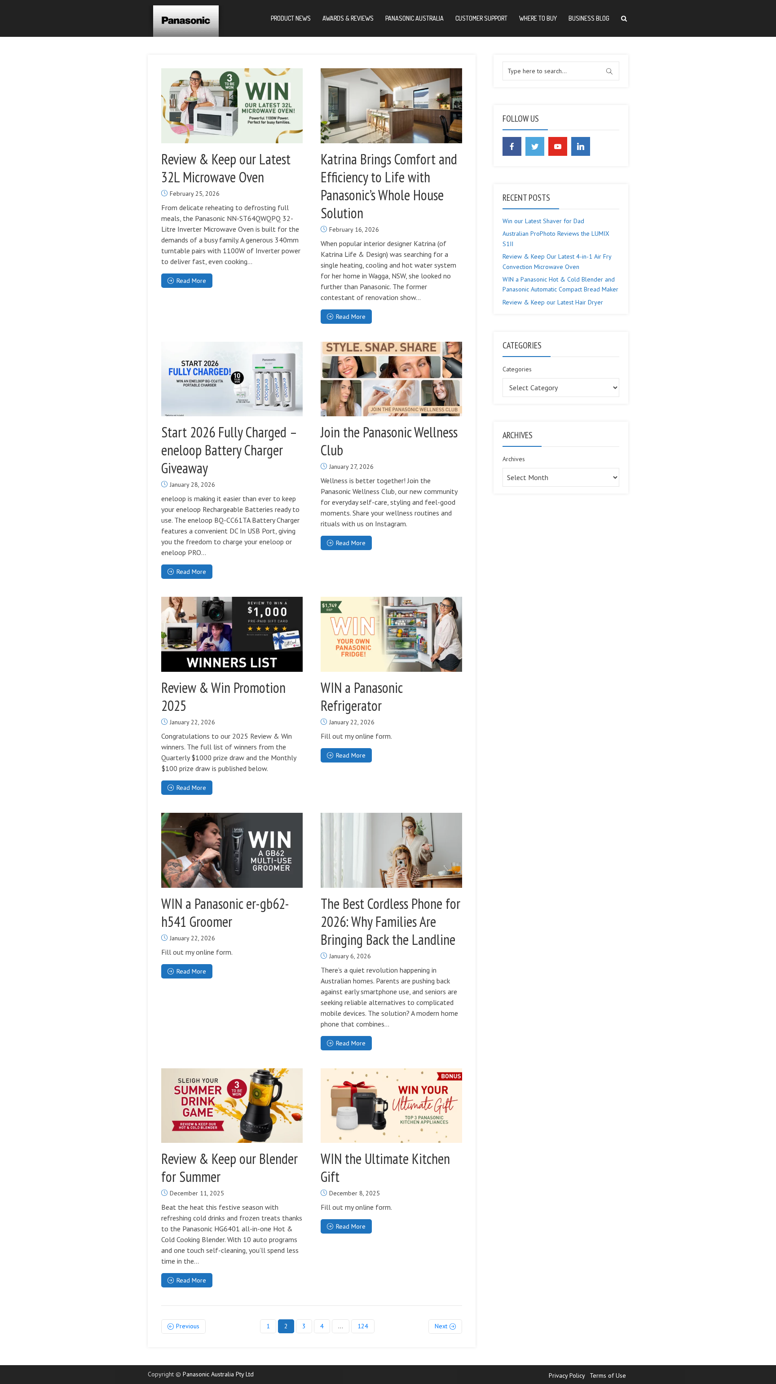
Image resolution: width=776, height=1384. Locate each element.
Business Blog (589, 18)
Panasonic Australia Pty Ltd (218, 1374)
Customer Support (481, 18)
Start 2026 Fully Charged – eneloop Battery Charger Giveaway (228, 450)
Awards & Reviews (348, 18)
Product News (291, 18)
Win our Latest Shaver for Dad (543, 221)
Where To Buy (538, 18)
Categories (517, 369)
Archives (514, 459)
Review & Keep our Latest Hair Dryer (553, 302)
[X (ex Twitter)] (534, 146)
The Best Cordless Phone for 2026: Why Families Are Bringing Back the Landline (390, 921)
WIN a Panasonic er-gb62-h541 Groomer (225, 912)
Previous (187, 1326)
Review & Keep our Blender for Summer (229, 1167)
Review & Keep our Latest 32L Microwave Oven (226, 168)
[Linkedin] (580, 146)
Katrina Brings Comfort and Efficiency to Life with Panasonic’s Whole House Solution (389, 186)
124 (362, 1326)
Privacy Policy (567, 1375)
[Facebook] (512, 146)
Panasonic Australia (414, 18)
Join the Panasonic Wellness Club (389, 441)
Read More (191, 281)
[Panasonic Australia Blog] (186, 18)
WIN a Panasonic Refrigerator (361, 696)
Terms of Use (608, 1375)
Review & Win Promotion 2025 (223, 696)
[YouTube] (557, 146)
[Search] (624, 18)
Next (441, 1326)
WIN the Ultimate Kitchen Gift (385, 1167)
